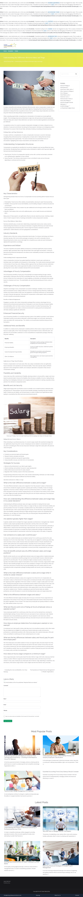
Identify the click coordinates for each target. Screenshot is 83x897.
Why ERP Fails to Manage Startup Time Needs (57, 831)
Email (5, 704)
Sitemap (38, 895)
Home (5, 51)
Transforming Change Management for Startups (18, 791)
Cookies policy (7, 882)
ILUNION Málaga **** (65, 106)
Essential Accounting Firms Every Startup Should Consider (61, 771)
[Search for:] (69, 74)
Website (5, 710)
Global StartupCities (45, 891)
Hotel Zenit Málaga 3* (65, 100)
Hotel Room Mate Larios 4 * (67, 89)
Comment (6, 685)
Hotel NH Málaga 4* (65, 85)
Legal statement (7, 881)
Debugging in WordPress (73, 4)
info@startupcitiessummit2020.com (12, 895)
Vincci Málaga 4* (64, 93)
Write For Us (58, 895)
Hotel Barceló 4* (64, 87)
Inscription (10, 51)
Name (5, 698)
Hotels (16, 51)
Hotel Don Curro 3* (64, 96)
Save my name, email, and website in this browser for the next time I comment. (22, 716)
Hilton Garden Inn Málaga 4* (67, 91)
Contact (77, 895)
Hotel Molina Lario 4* (65, 95)
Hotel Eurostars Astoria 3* (66, 98)
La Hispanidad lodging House (67, 108)
